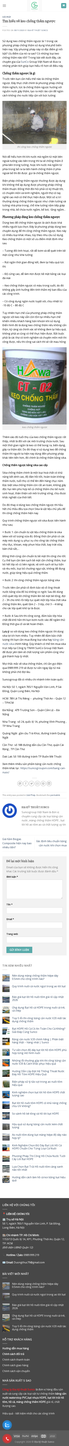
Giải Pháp (6, 17)
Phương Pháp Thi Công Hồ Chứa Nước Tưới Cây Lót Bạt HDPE (38, 1158)
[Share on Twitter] (31, 783)
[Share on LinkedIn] (49, 783)
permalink (55, 795)
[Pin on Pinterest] (43, 783)
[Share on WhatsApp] (20, 783)
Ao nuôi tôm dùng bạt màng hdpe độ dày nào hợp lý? (39, 1136)
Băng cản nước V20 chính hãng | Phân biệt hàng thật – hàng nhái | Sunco (38, 1041)
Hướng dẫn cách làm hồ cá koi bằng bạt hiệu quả (38, 1179)
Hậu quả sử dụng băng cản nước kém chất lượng (37, 1126)
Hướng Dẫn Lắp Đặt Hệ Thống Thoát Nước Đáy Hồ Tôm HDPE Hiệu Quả (38, 1073)
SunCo (25, 62)
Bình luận (12, 876)
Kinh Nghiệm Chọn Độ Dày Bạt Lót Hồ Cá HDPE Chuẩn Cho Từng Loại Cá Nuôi (37, 1147)
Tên (9, 904)
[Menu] (4, 6)
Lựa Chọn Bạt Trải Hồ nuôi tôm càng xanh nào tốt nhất (37, 1168)
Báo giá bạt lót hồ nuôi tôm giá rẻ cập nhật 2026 (38, 998)
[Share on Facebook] (25, 783)
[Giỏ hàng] (63, 5)
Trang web (12, 933)
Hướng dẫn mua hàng (15, 1348)
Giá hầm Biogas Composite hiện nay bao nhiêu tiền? (17, 843)
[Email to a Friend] (37, 783)
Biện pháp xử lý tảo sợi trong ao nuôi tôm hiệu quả (37, 1083)
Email (10, 919)
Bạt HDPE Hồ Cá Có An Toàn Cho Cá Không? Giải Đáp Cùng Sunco (38, 1030)
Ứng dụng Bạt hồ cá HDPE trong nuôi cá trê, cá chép (38, 1009)
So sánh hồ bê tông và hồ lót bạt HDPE (35, 1113)
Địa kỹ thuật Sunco (38, 30)
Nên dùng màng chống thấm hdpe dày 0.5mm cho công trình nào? (35, 977)
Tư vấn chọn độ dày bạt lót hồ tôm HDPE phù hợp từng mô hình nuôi (39, 1051)
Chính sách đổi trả (13, 1354)
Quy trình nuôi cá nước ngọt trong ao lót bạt (39, 986)
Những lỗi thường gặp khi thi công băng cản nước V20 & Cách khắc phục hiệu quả (39, 1062)
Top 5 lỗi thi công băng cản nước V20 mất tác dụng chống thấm (39, 1020)
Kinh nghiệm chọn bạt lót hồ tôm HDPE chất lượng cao (38, 1094)
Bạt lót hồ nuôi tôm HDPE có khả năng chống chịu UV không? (39, 1105)
